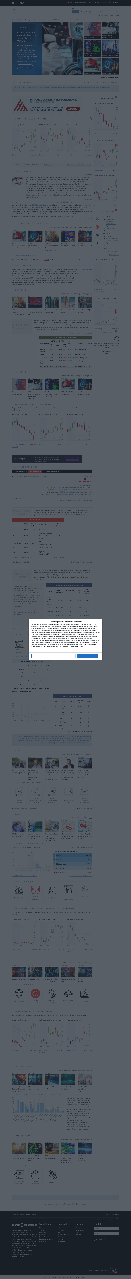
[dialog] (65, 639)
